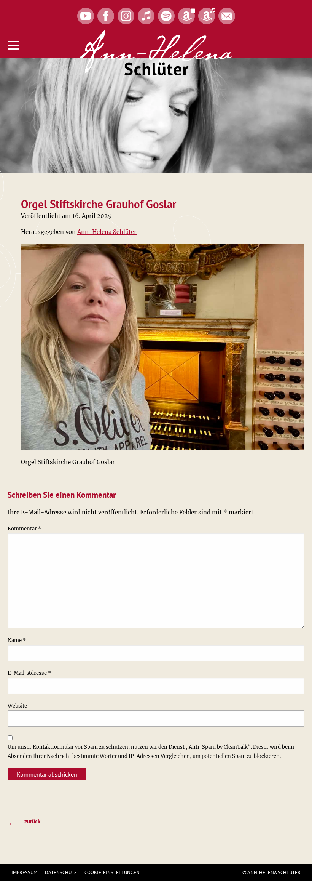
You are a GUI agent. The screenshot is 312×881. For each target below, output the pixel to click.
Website (17, 706)
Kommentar (24, 528)
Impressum (24, 872)
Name (17, 640)
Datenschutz (61, 872)
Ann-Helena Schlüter (107, 231)
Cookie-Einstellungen (112, 872)
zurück (24, 822)
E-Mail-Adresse (29, 673)
